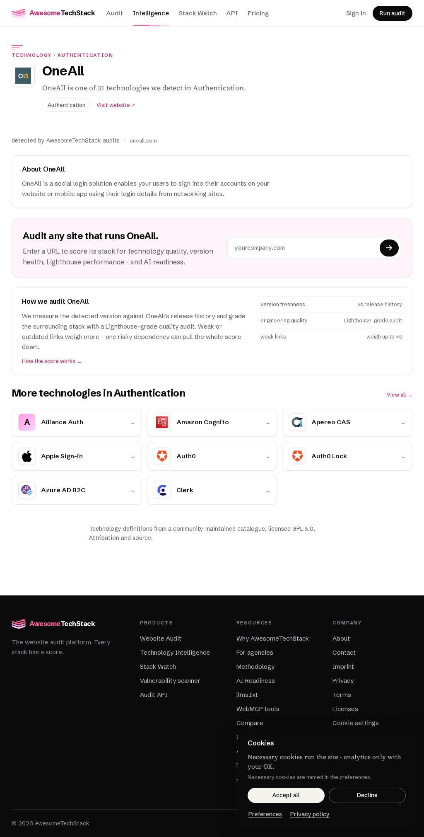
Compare (249, 723)
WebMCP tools (257, 709)
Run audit (392, 13)
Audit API (153, 695)
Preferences (265, 814)
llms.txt (247, 695)
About (341, 638)
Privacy (343, 681)
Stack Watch (198, 13)
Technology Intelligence (175, 652)
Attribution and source (120, 538)
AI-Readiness (255, 681)
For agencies (254, 652)
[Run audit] (389, 247)
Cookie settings (355, 723)
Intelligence (151, 13)
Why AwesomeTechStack (272, 638)
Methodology (255, 666)
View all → (399, 395)
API (232, 13)
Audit (114, 13)
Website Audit (160, 638)
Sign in (356, 13)
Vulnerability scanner (170, 681)
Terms (341, 695)
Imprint (343, 666)
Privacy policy (310, 814)
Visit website (115, 105)
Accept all (286, 795)
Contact (344, 652)
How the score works (52, 361)
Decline (367, 795)
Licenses (345, 709)
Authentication (85, 55)
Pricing (258, 13)
